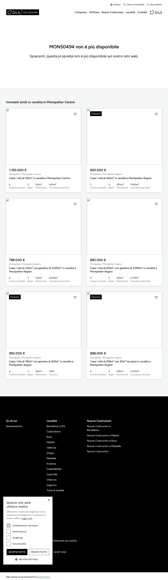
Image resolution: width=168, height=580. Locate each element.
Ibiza (49, 436)
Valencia (51, 447)
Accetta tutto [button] (17, 552)
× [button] (49, 500)
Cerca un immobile (135, 4)
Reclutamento (14, 426)
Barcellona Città (56, 426)
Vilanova (51, 479)
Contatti (142, 12)
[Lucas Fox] (22, 12)
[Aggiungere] (75, 114)
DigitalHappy (43, 577)
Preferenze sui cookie (64, 540)
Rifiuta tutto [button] (39, 552)
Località (130, 12)
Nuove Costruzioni (113, 12)
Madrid (50, 442)
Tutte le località (55, 490)
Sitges (50, 453)
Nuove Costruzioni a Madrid (103, 435)
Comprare (81, 12)
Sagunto (51, 485)
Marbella (51, 458)
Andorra (51, 463)
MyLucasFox (156, 4)
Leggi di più (26, 518)
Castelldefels (54, 469)
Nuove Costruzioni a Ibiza (102, 440)
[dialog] (27, 531)
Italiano (117, 4)
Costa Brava (53, 431)
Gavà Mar (52, 474)
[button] (75, 136)
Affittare (94, 12)
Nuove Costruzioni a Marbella (104, 446)
